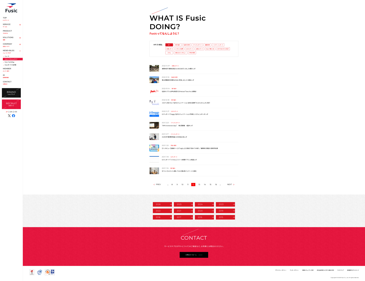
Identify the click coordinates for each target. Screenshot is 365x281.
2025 (179, 204)
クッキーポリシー (294, 270)
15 (210, 185)
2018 (158, 217)
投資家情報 (6, 76)
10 (182, 185)
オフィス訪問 (179, 49)
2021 (179, 211)
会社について (7, 45)
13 (199, 185)
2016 (200, 217)
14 (205, 185)
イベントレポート (197, 45)
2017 (179, 217)
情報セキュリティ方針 (308, 270)
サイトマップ (340, 270)
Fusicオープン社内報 (10, 65)
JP (7, 112)
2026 (158, 204)
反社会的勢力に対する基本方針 (325, 270)
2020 (200, 211)
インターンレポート (218, 45)
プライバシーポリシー (280, 270)
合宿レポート (169, 49)
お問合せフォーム (191, 255)
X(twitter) (9, 115)
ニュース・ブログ (8, 52)
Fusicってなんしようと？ (11, 59)
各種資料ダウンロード (353, 270)
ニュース (7, 56)
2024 (200, 204)
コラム (169, 53)
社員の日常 (187, 45)
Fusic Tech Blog (9, 62)
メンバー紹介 (7, 70)
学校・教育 (192, 53)
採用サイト (11, 104)
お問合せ (7, 83)
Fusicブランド (11, 93)
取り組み (177, 45)
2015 (221, 217)
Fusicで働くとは (210, 49)
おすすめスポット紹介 (223, 49)
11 (187, 185)
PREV (158, 184)
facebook (13, 115)
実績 (8, 38)
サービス (6, 25)
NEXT (229, 184)
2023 (221, 204)
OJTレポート (189, 49)
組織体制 (207, 45)
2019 (221, 211)
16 (216, 185)
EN (11, 112)
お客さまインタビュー (180, 53)
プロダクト (7, 32)
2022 (158, 211)
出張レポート (199, 49)
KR (16, 112)
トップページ (6, 19)
